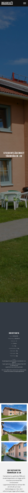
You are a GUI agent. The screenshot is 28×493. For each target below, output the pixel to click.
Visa (17, 355)
